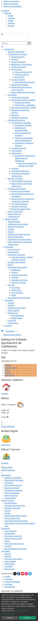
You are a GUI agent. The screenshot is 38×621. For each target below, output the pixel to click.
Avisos (7, 370)
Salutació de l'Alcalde (13, 478)
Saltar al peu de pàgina (12, 6)
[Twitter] (15, 573)
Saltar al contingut (10, 4)
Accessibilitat (10, 587)
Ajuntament (6, 475)
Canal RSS (8, 566)
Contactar (5, 10)
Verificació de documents (15, 505)
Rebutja (10, 618)
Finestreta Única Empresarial (16, 521)
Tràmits (8, 511)
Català (10, 15)
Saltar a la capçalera (11, 1)
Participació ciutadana (13, 490)
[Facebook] (19, 573)
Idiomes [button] (8, 13)
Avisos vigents (10, 561)
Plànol (7, 541)
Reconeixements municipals (16, 549)
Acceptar (27, 618)
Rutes (9, 467)
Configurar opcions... (8, 614)
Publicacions (10, 375)
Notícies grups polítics (12, 335)
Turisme (8, 546)
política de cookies (21, 611)
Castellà (11, 18)
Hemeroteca (10, 569)
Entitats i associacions (13, 538)
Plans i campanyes (12, 493)
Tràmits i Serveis (7, 500)
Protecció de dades (12, 582)
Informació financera (13, 485)
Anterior (4, 426)
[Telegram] (30, 573)
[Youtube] (23, 573)
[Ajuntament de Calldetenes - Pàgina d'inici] (14, 37)
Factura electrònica (12, 518)
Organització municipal (14, 480)
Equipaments (10, 533)
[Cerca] (29, 43)
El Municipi (5, 528)
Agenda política (11, 368)
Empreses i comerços (13, 536)
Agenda (8, 365)
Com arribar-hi (10, 531)
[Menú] (2, 47)
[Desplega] (16, 331)
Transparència (10, 498)
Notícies (8, 373)
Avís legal (8, 584)
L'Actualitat (10, 331)
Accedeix (4, 393)
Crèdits (7, 576)
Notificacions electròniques (15, 516)
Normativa (9, 483)
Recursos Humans (12, 488)
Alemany (11, 23)
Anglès (10, 21)
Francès (11, 26)
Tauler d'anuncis (11, 495)
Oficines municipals (12, 508)
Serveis (7, 513)
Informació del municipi (14, 543)
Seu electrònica (11, 503)
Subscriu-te (5, 445)
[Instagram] (26, 573)
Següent (11, 426)
